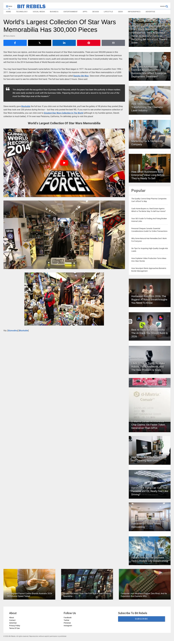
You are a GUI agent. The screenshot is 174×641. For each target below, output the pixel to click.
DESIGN (95, 12)
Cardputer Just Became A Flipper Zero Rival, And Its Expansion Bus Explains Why (144, 594)
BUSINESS (54, 12)
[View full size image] (64, 235)
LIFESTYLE (108, 12)
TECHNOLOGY (22, 12)
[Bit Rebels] (30, 7)
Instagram (68, 626)
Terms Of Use (14, 628)
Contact (12, 620)
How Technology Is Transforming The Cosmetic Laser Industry (147, 107)
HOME (8, 12)
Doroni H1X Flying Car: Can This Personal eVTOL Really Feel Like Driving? (149, 491)
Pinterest (67, 623)
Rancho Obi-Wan (81, 76)
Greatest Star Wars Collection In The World (63, 113)
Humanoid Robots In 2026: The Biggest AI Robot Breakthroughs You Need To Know (149, 299)
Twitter (66, 620)
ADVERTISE (150, 12)
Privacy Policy (14, 626)
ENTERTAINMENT (71, 12)
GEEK (120, 12)
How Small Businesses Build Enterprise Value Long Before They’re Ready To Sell (147, 175)
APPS (85, 12)
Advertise (13, 623)
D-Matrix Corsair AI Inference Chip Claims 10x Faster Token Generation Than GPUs (148, 425)
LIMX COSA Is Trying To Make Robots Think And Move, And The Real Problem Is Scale (148, 366)
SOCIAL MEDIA (39, 12)
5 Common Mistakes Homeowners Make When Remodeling (145, 523)
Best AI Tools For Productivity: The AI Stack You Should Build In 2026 (149, 333)
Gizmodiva (13, 330)
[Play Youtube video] (64, 163)
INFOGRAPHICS (134, 12)
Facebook (67, 618)
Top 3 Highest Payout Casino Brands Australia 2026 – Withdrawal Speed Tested (28, 594)
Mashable (25, 106)
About (11, 618)
